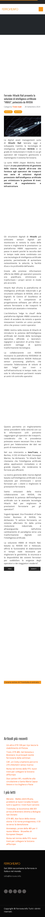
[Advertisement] (22, 65)
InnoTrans (18, 112)
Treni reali (17, 107)
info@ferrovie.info (12, 876)
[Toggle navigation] (41, 9)
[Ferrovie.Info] (10, 9)
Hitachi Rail (8, 112)
